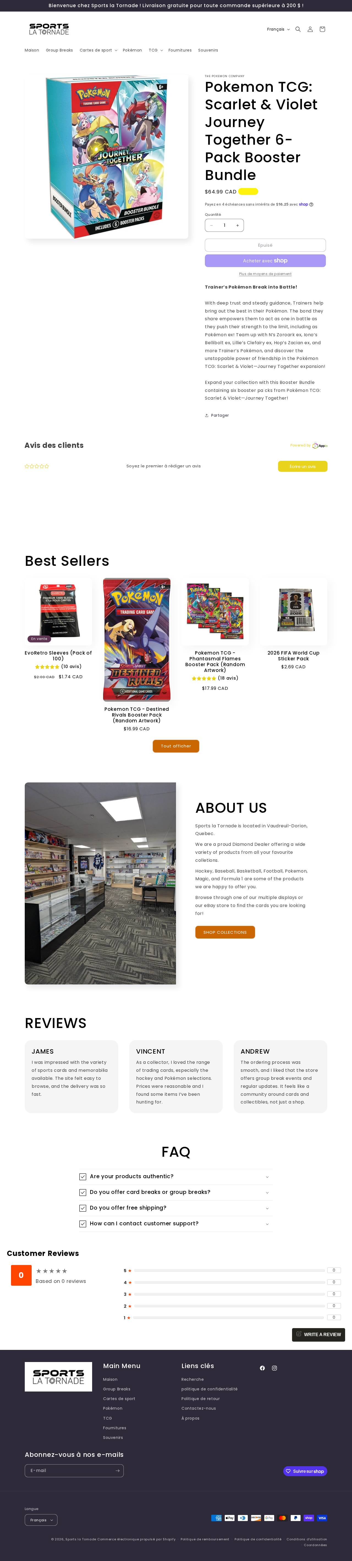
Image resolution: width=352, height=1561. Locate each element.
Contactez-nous (199, 1408)
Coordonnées (315, 1545)
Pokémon (112, 1408)
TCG (107, 1418)
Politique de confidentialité (258, 1539)
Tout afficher (176, 746)
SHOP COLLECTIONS (225, 932)
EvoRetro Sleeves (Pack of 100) (58, 656)
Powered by (300, 445)
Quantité (213, 214)
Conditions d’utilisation (307, 1539)
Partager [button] (220, 415)
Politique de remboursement (205, 1539)
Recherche (193, 1379)
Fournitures (115, 1428)
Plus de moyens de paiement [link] (265, 273)
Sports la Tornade (81, 1539)
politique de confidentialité (210, 1389)
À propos (191, 1418)
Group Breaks (116, 1389)
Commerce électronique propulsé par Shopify (136, 1539)
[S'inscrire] (117, 1470)
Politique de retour (201, 1398)
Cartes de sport (119, 1398)
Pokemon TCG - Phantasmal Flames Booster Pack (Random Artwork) (215, 661)
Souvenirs (113, 1437)
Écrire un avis (303, 466)
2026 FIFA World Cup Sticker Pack (294, 656)
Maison (110, 1379)
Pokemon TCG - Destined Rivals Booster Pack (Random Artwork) (137, 714)
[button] (98, 50)
